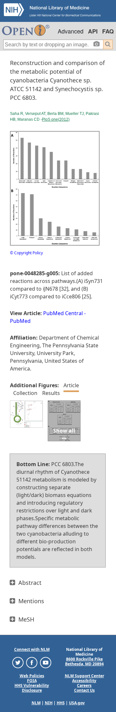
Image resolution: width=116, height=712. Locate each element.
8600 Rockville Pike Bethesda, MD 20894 (84, 661)
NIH (49, 703)
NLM (36, 703)
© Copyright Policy (26, 253)
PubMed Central (63, 313)
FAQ (108, 31)
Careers (84, 685)
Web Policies (32, 676)
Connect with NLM (32, 649)
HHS (61, 703)
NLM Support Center (84, 676)
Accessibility (84, 680)
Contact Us (84, 690)
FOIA (32, 680)
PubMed (20, 320)
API (93, 31)
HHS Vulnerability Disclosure (32, 688)
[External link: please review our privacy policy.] (18, 662)
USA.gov (77, 703)
